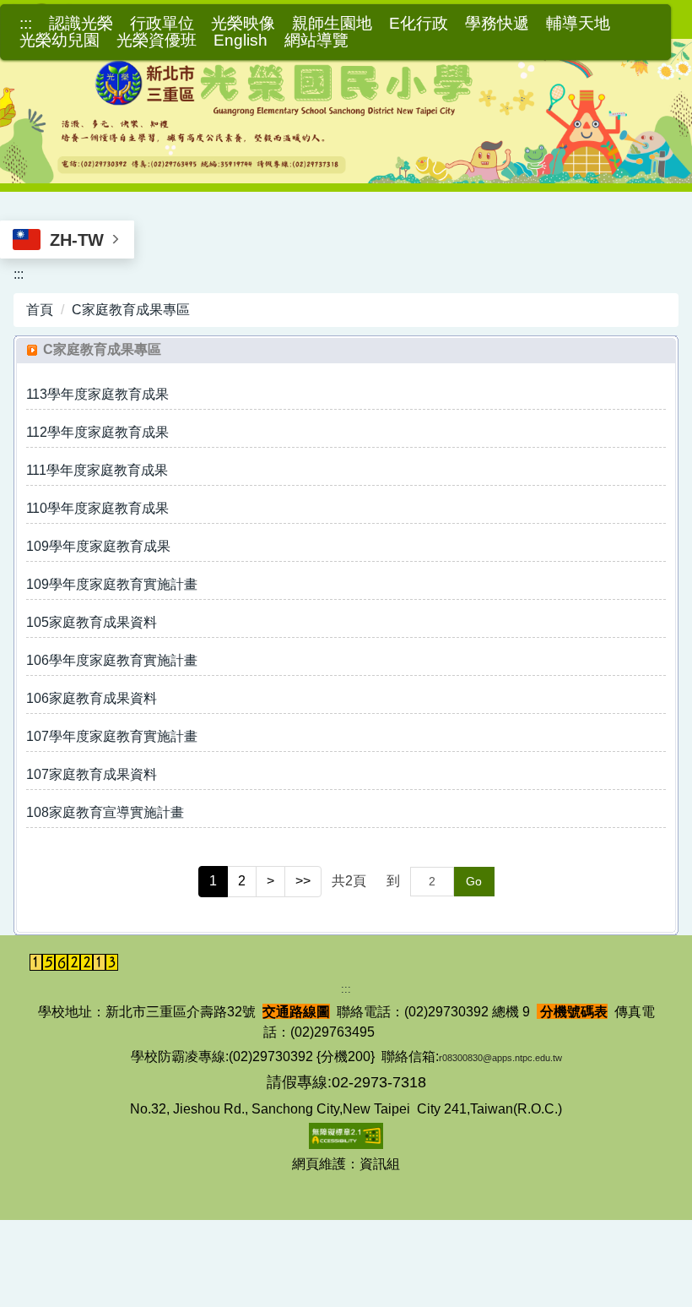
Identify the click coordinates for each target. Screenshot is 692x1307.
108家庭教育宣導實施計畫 (105, 812)
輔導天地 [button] (578, 23)
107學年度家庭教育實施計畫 (111, 736)
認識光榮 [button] (81, 23)
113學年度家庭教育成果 (97, 394)
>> (303, 881)
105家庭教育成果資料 (91, 622)
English (241, 40)
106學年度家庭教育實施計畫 (111, 660)
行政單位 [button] (162, 23)
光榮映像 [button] (243, 23)
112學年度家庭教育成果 (97, 432)
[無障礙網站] (346, 1135)
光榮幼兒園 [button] (59, 40)
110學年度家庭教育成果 (97, 508)
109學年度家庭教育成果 (98, 546)
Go (474, 881)
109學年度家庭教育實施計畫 (111, 584)
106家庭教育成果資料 (91, 698)
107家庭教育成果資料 (91, 774)
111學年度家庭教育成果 (97, 470)
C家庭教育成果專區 (131, 309)
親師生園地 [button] (332, 23)
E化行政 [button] (418, 23)
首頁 (39, 309)
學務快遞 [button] (497, 23)
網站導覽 (316, 40)
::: (25, 23)
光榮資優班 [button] (156, 40)
